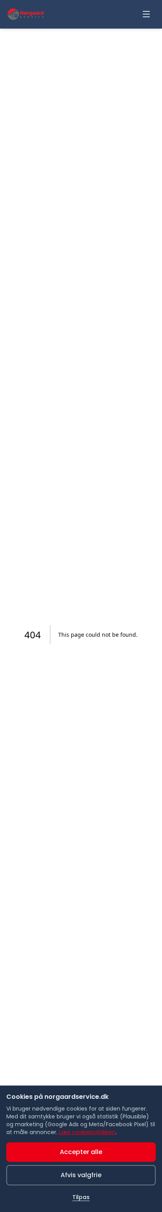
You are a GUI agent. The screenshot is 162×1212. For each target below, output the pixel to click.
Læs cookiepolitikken (87, 1132)
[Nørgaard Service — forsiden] (25, 14)
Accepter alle (81, 1151)
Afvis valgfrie (81, 1174)
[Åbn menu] (146, 14)
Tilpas (81, 1197)
